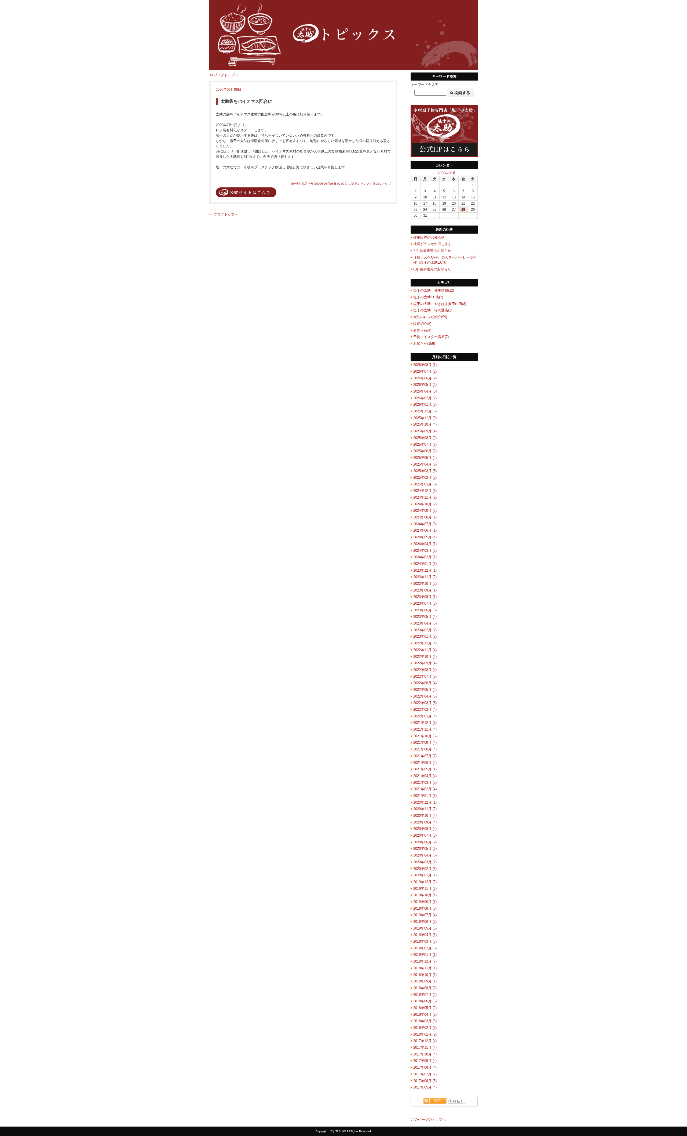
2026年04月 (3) (425, 391)
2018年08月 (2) (425, 988)
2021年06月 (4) (425, 763)
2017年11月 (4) (425, 1048)
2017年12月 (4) (425, 1041)
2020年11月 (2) (425, 809)
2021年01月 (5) (425, 796)
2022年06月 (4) (425, 683)
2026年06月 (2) (425, 378)
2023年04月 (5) (425, 623)
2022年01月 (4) (425, 716)
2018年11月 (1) (425, 968)
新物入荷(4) (422, 330)
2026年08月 (447, 173)
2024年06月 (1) (425, 530)
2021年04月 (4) (425, 776)
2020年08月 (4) (425, 829)
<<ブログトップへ (223, 75)
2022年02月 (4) (425, 709)
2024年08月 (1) (425, 517)
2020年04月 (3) (425, 855)
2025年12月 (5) (425, 411)
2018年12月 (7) (425, 961)
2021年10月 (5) (425, 736)
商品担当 (307, 183)
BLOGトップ (382, 183)
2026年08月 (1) (425, 365)
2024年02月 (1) (425, 557)
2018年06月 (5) (425, 1001)
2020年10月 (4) (425, 816)
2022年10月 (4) (425, 657)
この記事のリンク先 (359, 183)
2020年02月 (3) (425, 869)
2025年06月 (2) (425, 451)
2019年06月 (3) (425, 922)
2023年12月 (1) (425, 570)
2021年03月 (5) (425, 783)
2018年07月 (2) (425, 995)
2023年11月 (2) (425, 577)
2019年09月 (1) (425, 902)
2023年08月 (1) (425, 597)
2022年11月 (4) (425, 650)
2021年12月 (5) (425, 723)
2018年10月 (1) (425, 975)
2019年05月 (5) (425, 928)
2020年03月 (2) (425, 862)
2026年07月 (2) (425, 371)
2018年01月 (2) (425, 1034)
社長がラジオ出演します (432, 244)
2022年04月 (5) (425, 696)
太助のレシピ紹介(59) (430, 317)
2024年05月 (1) (425, 537)
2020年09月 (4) (425, 822)
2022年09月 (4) (425, 663)
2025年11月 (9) (425, 418)
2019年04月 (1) (425, 935)
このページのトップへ (428, 1119)
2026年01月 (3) (425, 404)
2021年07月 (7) (425, 756)
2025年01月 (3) (425, 484)
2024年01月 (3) (425, 564)
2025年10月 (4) (425, 424)
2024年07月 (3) (425, 524)
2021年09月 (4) (425, 743)
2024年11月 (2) (425, 497)
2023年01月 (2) (425, 636)
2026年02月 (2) (425, 398)
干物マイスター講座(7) (431, 337)
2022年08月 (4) (425, 670)
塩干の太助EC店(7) (428, 297)
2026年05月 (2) (425, 385)
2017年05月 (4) (425, 1087)
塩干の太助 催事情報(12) (433, 290)
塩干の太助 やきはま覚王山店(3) (439, 304)
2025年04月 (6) (425, 464)
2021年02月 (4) (425, 789)
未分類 (295, 183)
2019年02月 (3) (425, 948)
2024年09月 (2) (425, 511)
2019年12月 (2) (425, 882)
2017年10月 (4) (425, 1054)
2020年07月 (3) (425, 835)
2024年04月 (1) (425, 544)
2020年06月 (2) (425, 842)
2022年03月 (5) (425, 703)
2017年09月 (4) (425, 1061)
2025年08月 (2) (425, 438)
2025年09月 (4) (425, 431)
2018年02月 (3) (425, 1028)
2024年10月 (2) (425, 504)
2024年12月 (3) (425, 491)
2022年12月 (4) (425, 643)
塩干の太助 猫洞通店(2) (432, 310)
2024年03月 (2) (425, 551)
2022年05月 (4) (425, 690)
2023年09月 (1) (425, 590)
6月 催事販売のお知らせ (432, 269)
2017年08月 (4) (425, 1067)
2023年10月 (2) (425, 584)
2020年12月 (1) (425, 802)
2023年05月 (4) (425, 617)
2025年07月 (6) (425, 444)
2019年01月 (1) (425, 955)
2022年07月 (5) (425, 676)
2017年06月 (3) (425, 1081)
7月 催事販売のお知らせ (432, 251)
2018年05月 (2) (425, 1008)
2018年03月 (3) (425, 1021)
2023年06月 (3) (425, 610)
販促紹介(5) (422, 324)
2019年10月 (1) (425, 895)
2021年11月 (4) (425, 729)
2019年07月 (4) (425, 915)
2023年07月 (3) (425, 603)
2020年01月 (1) (425, 875)
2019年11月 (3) (425, 889)
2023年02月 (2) (425, 630)
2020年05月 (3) (425, 849)
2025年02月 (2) (425, 478)
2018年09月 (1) (425, 981)
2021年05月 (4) (425, 769)
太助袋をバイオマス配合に (246, 101)
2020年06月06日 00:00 (329, 183)
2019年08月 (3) (425, 908)
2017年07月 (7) (425, 1074)
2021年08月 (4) (425, 749)
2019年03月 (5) (425, 941)
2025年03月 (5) (425, 471)
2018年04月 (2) (425, 1014)
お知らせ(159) (424, 344)
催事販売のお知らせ (429, 237)
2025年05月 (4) (425, 458)
